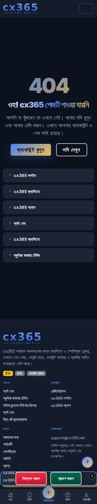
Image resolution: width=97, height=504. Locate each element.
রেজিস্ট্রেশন (58, 391)
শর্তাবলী (7, 444)
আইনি (7, 458)
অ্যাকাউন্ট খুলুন (31, 150)
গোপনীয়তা (9, 451)
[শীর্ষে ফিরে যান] (87, 462)
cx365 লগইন (61, 398)
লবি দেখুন (71, 150)
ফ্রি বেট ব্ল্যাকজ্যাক (15, 419)
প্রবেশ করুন (66, 478)
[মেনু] (86, 8)
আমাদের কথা (11, 437)
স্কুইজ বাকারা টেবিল (15, 398)
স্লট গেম (8, 391)
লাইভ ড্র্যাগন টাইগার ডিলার (19, 405)
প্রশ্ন (6, 466)
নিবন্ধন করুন (31, 478)
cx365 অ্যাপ (61, 405)
